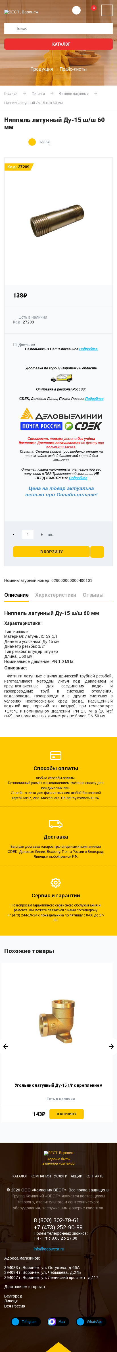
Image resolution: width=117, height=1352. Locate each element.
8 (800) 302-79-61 (56, 1220)
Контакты (95, 1176)
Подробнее (94, 399)
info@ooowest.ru (49, 1249)
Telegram (29, 1322)
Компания (41, 1176)
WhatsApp (94, 1322)
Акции (77, 1176)
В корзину (51, 552)
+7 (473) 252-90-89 (58, 1227)
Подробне (87, 349)
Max (61, 1322)
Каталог (60, 44)
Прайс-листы (73, 69)
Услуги (61, 1176)
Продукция (41, 69)
